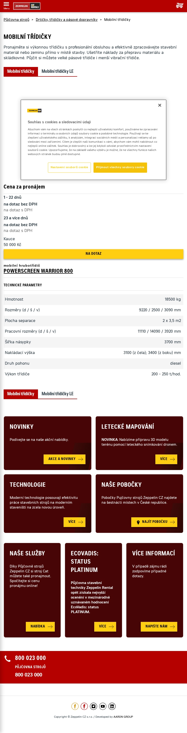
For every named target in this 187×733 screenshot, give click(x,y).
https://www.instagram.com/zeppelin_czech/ (93, 706)
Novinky (22, 427)
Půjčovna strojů (16, 20)
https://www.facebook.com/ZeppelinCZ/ (75, 706)
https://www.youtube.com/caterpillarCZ (102, 706)
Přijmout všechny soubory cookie (120, 167)
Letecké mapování (128, 427)
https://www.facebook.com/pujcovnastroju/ (84, 706)
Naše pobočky (122, 485)
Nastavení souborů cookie (69, 167)
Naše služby (27, 554)
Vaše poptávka (178, 5)
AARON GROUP (123, 717)
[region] (93, 139)
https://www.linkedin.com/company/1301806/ (112, 706)
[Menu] (6, 5)
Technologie (28, 485)
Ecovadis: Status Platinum (84, 562)
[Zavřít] (159, 105)
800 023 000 (28, 675)
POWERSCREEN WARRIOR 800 (38, 271)
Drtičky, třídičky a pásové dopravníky (67, 20)
